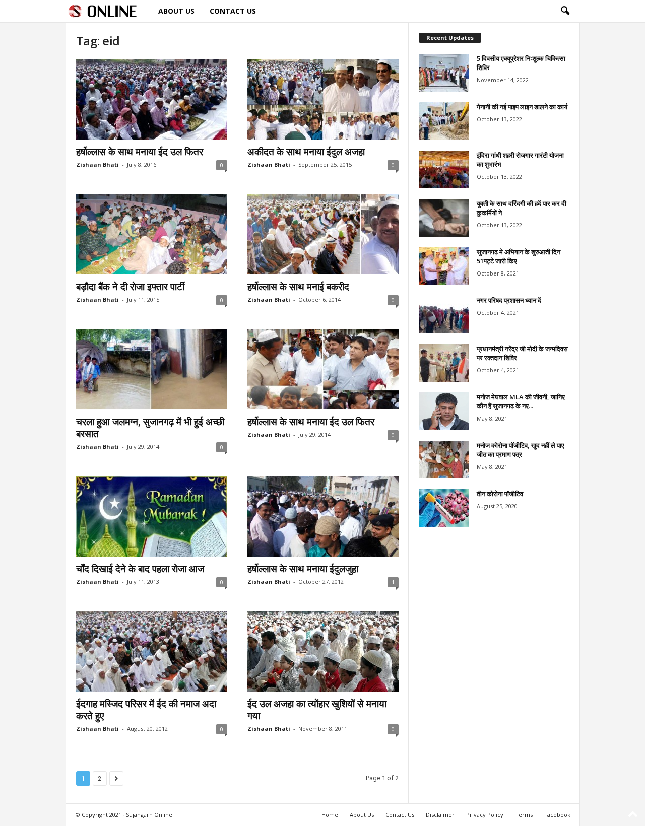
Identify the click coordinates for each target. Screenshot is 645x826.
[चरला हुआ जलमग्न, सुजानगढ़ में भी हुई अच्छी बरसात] (151, 369)
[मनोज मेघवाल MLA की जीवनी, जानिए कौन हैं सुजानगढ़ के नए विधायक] (444, 411)
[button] (565, 11)
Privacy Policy (484, 814)
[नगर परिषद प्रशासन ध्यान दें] (444, 314)
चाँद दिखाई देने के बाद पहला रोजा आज (140, 568)
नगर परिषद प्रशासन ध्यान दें (509, 300)
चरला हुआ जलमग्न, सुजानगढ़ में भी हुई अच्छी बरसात (150, 427)
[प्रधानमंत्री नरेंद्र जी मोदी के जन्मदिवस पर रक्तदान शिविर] (444, 363)
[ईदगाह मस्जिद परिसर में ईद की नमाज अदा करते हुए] (151, 651)
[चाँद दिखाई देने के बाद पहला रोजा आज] (151, 516)
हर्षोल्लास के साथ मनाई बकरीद (298, 286)
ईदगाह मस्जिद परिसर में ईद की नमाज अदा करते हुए (146, 709)
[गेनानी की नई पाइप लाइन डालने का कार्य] (444, 121)
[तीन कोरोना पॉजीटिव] (444, 508)
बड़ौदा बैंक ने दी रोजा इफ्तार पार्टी (130, 286)
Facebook (557, 814)
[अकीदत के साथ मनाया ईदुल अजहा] (323, 99)
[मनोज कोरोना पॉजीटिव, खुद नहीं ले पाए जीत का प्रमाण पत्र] (444, 459)
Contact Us (233, 11)
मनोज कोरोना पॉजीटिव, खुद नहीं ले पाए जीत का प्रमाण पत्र (520, 450)
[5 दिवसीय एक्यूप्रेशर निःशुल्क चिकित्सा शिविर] (444, 73)
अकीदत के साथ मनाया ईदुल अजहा (306, 151)
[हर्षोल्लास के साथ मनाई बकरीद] (323, 234)
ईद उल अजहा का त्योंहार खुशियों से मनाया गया (316, 709)
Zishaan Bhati (97, 164)
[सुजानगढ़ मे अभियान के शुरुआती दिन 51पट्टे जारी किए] (444, 266)
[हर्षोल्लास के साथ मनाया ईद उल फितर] (151, 99)
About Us (176, 11)
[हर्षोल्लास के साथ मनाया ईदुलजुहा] (323, 516)
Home (329, 814)
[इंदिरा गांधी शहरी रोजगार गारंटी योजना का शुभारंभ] (444, 169)
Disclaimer (440, 814)
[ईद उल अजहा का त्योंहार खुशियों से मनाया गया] (323, 651)
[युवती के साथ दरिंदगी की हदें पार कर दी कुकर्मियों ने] (444, 218)
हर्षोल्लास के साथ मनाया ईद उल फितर (139, 151)
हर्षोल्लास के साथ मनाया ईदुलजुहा (302, 568)
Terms (524, 814)
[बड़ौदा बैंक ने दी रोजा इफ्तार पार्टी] (151, 234)
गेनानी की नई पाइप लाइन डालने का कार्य (522, 106)
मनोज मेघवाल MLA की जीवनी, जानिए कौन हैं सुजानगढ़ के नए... (521, 401)
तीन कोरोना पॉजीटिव (500, 493)
